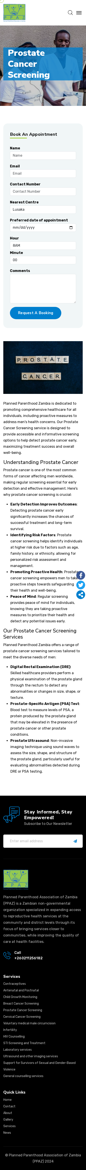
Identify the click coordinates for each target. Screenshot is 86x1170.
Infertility (10, 1030)
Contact (9, 1106)
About (7, 1113)
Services (9, 1126)
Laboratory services (17, 1050)
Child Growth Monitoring (20, 997)
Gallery (8, 1119)
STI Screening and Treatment (24, 1043)
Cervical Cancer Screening (22, 1017)
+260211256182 (28, 958)
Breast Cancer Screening (21, 1003)
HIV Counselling (14, 1036)
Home (7, 1100)
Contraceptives (14, 984)
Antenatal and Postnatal (21, 990)
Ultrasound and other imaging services (30, 1056)
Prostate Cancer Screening (22, 1010)
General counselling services (23, 1076)
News (7, 1133)
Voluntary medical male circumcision (29, 1023)
